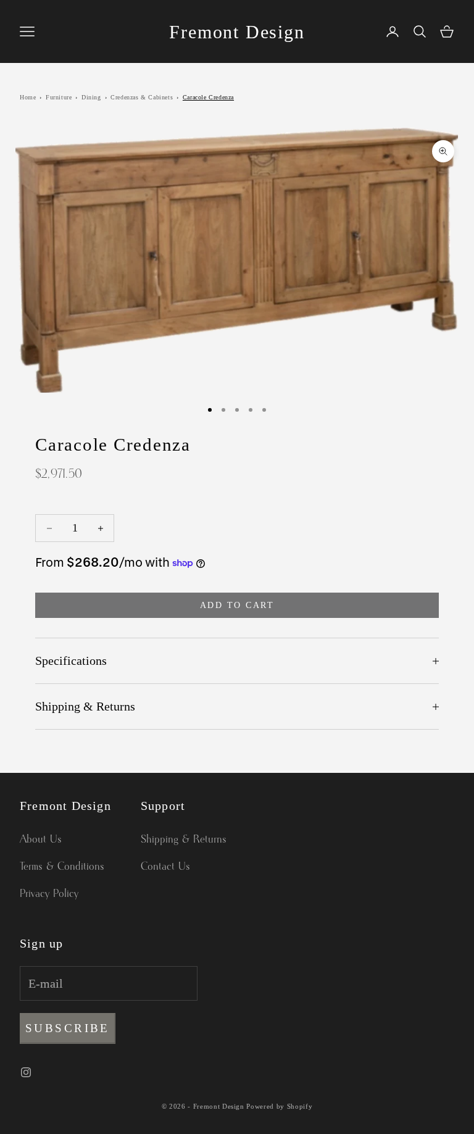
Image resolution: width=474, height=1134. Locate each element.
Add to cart (237, 605)
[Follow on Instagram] (26, 1072)
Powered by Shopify (279, 1106)
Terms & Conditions (62, 866)
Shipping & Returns (184, 839)
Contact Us (165, 866)
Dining (91, 97)
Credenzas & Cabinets (141, 97)
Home (28, 97)
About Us (41, 839)
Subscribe (67, 1028)
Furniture (59, 97)
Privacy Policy (49, 893)
